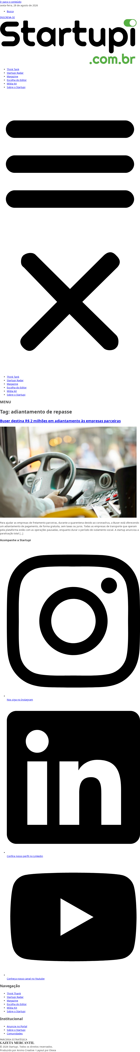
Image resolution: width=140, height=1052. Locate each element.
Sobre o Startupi (16, 87)
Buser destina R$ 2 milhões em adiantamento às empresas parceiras (60, 420)
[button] (70, 232)
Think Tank (13, 69)
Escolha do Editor (17, 80)
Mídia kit (12, 83)
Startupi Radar (15, 72)
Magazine (12, 76)
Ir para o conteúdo (10, 1)
